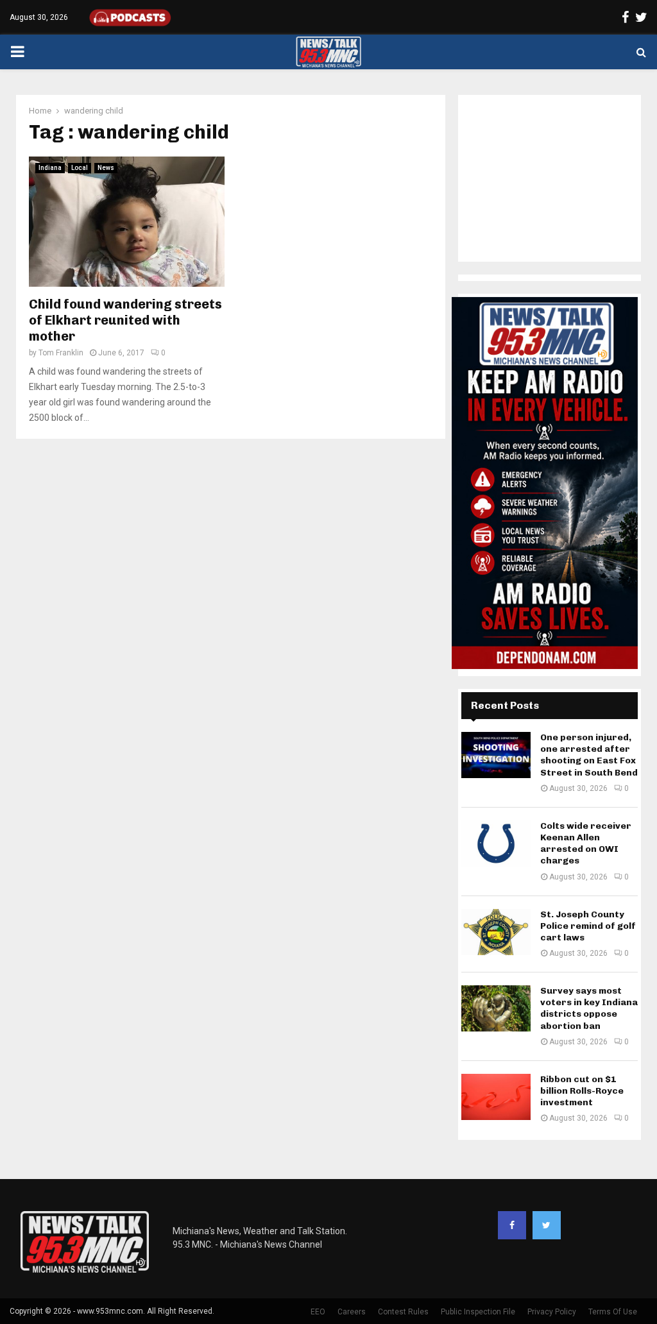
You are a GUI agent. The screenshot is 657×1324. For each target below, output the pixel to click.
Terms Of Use (612, 1311)
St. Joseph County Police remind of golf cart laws (588, 926)
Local (79, 167)
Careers (351, 1311)
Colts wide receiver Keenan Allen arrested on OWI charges (585, 843)
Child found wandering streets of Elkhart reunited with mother (125, 320)
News (106, 167)
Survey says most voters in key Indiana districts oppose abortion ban (589, 1008)
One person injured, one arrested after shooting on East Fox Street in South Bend (589, 755)
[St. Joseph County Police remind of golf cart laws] (496, 932)
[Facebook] (512, 1225)
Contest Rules (403, 1311)
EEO (318, 1311)
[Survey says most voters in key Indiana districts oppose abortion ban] (496, 1008)
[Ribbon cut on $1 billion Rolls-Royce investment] (496, 1097)
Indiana (50, 167)
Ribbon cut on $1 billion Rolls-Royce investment (582, 1091)
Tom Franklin (60, 352)
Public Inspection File (478, 1311)
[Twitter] (547, 1225)
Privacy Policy (551, 1311)
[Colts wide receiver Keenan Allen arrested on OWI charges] (496, 843)
